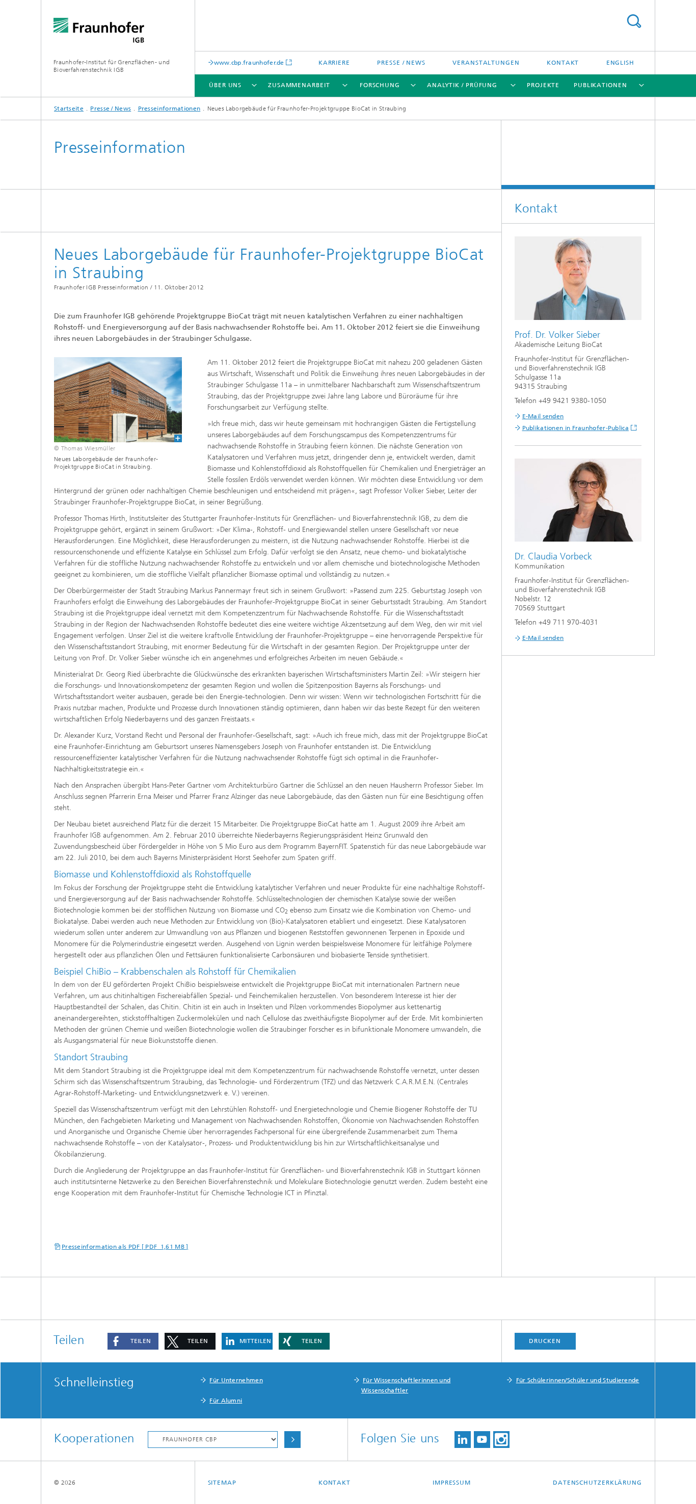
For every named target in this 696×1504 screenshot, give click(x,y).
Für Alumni (225, 1400)
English (620, 62)
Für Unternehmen (236, 1380)
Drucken (544, 1341)
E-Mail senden (543, 416)
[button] (133, 1341)
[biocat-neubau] (111, 399)
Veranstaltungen (486, 62)
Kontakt (563, 62)
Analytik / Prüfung (462, 85)
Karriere (334, 62)
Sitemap (222, 1482)
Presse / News (401, 62)
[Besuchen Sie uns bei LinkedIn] (462, 1439)
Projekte (543, 85)
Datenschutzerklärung (597, 1482)
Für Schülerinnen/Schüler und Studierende (577, 1380)
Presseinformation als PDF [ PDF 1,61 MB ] (125, 1246)
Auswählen (292, 1439)
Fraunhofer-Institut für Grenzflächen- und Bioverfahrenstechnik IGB (111, 66)
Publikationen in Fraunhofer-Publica (575, 428)
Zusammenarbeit (299, 85)
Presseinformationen (169, 108)
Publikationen (600, 85)
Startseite (69, 108)
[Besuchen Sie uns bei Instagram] (501, 1439)
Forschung (380, 85)
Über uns (225, 85)
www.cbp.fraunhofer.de (249, 62)
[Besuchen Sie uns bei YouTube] (482, 1439)
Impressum (452, 1482)
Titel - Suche (634, 21)
